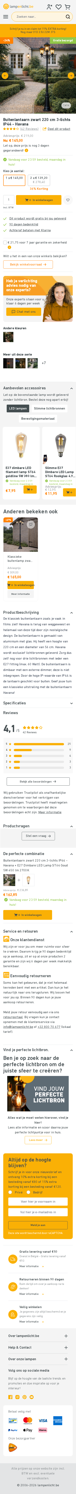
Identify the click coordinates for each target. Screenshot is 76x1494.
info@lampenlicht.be (18, 1027)
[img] (38, 75)
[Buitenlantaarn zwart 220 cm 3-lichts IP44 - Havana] (9, 880)
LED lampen (18, 408)
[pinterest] (24, 1397)
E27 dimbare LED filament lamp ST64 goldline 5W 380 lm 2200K (20, 472)
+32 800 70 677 (49, 1027)
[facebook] (10, 1397)
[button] (38, 30)
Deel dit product (59, 129)
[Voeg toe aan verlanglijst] (68, 200)
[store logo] (18, 6)
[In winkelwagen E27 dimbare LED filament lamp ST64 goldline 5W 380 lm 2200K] (30, 489)
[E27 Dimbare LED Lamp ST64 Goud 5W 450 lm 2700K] (28, 880)
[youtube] (32, 1397)
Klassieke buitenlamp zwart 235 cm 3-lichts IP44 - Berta (20, 559)
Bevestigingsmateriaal (38, 418)
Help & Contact (19, 1348)
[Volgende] (71, 75)
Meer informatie (50, 812)
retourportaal (13, 1017)
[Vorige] (5, 75)
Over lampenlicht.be (23, 1336)
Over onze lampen (22, 1359)
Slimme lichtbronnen (49, 408)
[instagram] (17, 1397)
